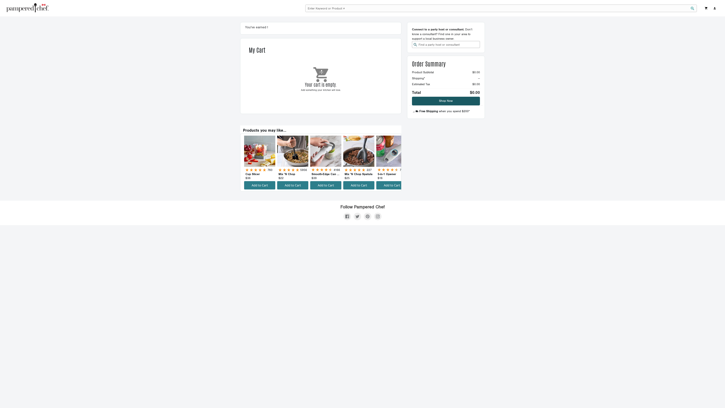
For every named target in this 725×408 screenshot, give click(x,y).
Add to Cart (260, 185)
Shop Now (446, 101)
